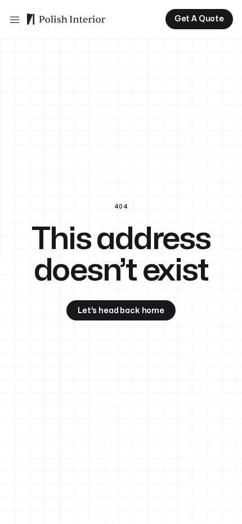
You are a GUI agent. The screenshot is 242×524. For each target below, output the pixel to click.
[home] (66, 19)
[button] (14, 19)
